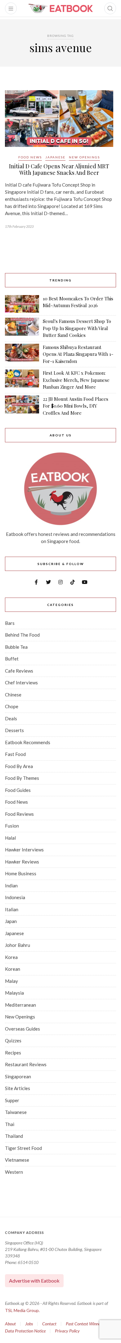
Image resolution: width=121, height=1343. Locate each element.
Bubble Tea (16, 647)
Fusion (12, 825)
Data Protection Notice (25, 1330)
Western (14, 1172)
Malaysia (14, 993)
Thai (9, 1124)
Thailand (14, 1136)
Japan (11, 921)
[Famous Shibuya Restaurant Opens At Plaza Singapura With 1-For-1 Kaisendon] (22, 354)
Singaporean (18, 1076)
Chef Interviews (21, 682)
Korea (11, 957)
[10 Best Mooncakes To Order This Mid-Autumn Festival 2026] (22, 304)
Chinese (13, 694)
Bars (10, 623)
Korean (12, 969)
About (10, 1323)
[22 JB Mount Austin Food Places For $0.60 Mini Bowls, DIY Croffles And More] (22, 406)
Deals (11, 718)
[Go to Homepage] (60, 8)
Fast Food (15, 754)
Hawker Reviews (22, 861)
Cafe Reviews (19, 671)
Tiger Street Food (23, 1148)
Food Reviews (19, 814)
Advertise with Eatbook (34, 1280)
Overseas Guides (22, 1029)
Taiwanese (16, 1112)
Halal (10, 838)
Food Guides (18, 790)
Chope (11, 706)
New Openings (84, 157)
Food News (30, 157)
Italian (11, 909)
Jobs (29, 1323)
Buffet (12, 658)
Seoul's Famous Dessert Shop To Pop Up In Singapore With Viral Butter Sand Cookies (77, 328)
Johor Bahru (17, 945)
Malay (11, 981)
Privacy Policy (67, 1330)
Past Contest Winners (84, 1323)
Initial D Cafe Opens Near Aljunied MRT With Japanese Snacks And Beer (59, 169)
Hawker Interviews (24, 849)
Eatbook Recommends (27, 742)
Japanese (55, 157)
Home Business (20, 873)
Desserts (14, 730)
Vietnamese (17, 1160)
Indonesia (15, 897)
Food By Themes (22, 778)
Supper (12, 1100)
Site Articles (17, 1088)
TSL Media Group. (22, 1310)
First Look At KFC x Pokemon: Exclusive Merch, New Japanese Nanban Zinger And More (76, 380)
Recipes (13, 1052)
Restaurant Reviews (26, 1064)
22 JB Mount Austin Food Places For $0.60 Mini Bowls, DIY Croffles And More (75, 406)
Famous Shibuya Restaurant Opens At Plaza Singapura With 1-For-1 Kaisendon (78, 354)
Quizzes (13, 1040)
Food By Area (19, 766)
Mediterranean (20, 1005)
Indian (11, 885)
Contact (49, 1323)
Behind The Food (22, 635)
